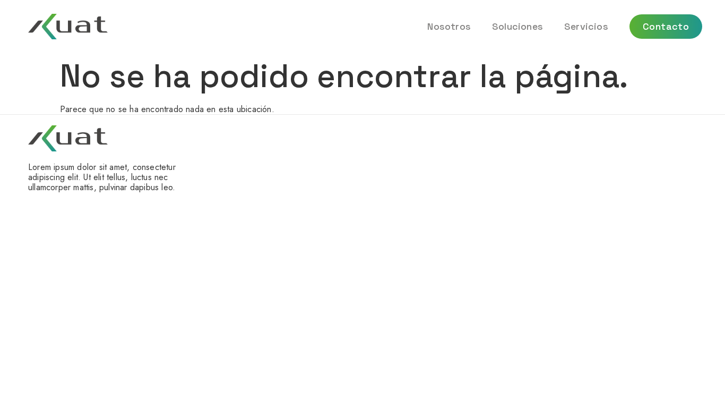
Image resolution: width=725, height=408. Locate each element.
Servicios (586, 26)
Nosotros (449, 26)
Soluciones (517, 26)
